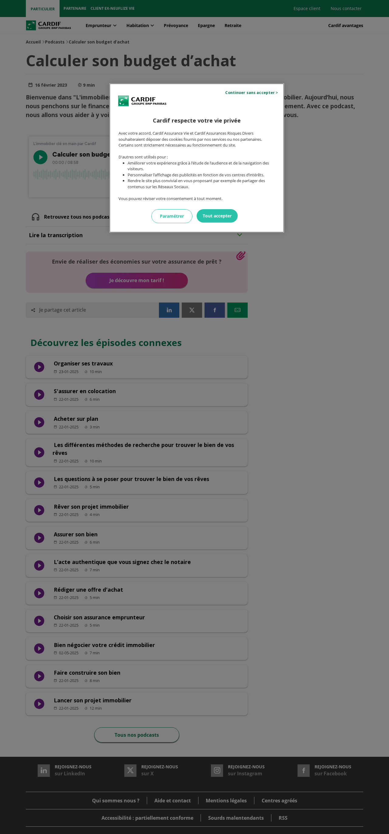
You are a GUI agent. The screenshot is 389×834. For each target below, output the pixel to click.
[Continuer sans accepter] (252, 92)
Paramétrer (172, 216)
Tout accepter (217, 216)
